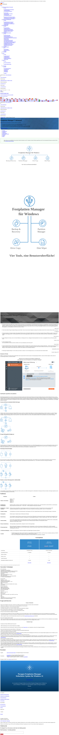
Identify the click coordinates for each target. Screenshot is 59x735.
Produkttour (5, 128)
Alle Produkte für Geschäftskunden (9, 23)
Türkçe (16, 101)
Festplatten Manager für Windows (9, 9)
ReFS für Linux (6, 38)
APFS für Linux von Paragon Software (9, 17)
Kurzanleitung (9, 655)
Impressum (8, 720)
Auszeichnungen (6, 69)
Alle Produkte (4, 51)
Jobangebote (6, 71)
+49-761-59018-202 (3, 77)
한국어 (46, 101)
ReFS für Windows (7, 50)
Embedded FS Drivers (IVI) (8, 43)
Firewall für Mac (6, 14)
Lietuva (30, 100)
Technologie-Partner (7, 57)
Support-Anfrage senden (7, 64)
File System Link (2, 704)
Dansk (6, 100)
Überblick (3, 130)
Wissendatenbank (18, 633)
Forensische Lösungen (5, 46)
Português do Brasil (43, 100)
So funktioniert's (4, 131)
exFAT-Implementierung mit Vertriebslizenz (10, 37)
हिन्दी (53, 101)
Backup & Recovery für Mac (8, 13)
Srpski (6, 101)
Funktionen (4, 132)
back (4, 47)
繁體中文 (50, 101)
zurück (5, 20)
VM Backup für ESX (7, 28)
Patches (3, 136)
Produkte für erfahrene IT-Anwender (7, 7)
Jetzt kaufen (2, 128)
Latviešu (26, 100)
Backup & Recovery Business (8, 22)
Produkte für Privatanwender (4, 694)
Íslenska (23, 100)
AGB (1, 720)
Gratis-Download (29, 679)
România (55, 100)
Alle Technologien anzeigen (8, 45)
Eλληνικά (23, 101)
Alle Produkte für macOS (7, 15)
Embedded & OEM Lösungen (6, 32)
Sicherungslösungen (5, 25)
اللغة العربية (37, 101)
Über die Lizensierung (7, 62)
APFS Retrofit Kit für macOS (8, 40)
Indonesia (19, 100)
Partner (3, 53)
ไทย (43, 101)
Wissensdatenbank (19, 644)
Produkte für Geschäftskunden (6, 19)
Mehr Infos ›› (2, 2)
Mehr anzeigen (29, 688)
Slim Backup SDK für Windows (9, 30)
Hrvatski (12, 100)
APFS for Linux (6, 39)
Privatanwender (3, 117)
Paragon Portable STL (7, 36)
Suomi (9, 101)
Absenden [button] (1, 734)
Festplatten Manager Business (9, 141)
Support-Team (25, 627)
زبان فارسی (32, 101)
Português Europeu (49, 100)
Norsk (38, 100)
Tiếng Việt (19, 101)
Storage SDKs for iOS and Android (9, 42)
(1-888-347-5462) (9, 80)
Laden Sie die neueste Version (11, 652)
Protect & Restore (6, 27)
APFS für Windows (7, 10)
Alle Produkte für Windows (8, 11)
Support (3, 60)
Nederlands (34, 100)
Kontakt (5, 73)
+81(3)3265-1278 (3, 83)
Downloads (4, 134)
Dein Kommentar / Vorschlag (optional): (8, 729)
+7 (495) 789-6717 (3, 86)
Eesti (8, 100)
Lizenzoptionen (4, 133)
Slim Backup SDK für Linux (8, 31)
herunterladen (26, 656)
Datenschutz (4, 720)
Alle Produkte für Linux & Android (9, 18)
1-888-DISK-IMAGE (3, 80)
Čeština (3, 100)
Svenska (12, 101)
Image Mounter (6, 49)
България (27, 101)
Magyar (15, 100)
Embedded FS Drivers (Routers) (8, 44)
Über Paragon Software (7, 68)
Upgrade (3, 135)
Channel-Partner (6, 56)
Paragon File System (7, 35)
